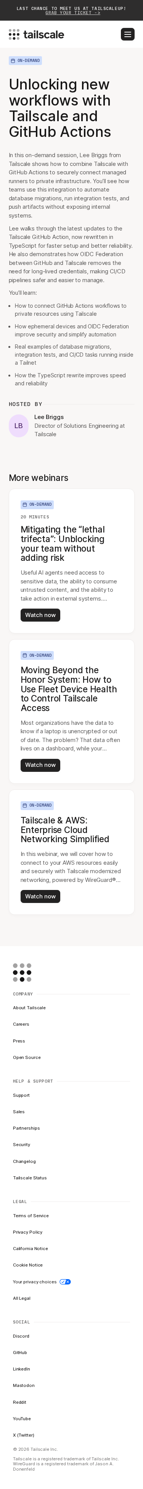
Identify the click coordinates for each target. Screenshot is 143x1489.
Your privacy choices (35, 1281)
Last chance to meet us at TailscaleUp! (71, 10)
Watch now (40, 615)
